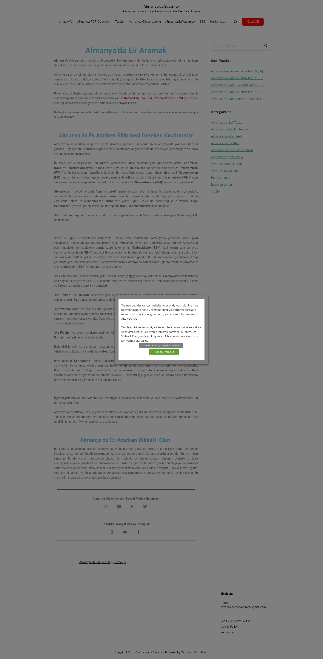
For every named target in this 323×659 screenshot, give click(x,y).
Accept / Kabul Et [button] (164, 352)
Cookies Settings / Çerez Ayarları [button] (161, 345)
